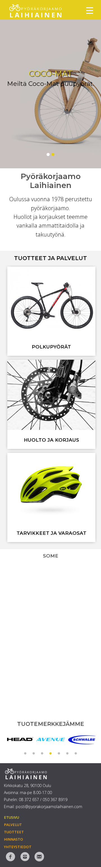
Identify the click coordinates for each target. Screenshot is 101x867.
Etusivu (11, 817)
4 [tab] (50, 752)
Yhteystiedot (17, 847)
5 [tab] (59, 752)
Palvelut (13, 824)
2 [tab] (33, 752)
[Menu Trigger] (89, 10)
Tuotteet (14, 832)
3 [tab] (42, 752)
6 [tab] (67, 752)
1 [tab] (25, 752)
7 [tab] (76, 752)
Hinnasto (13, 839)
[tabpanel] (19, 739)
